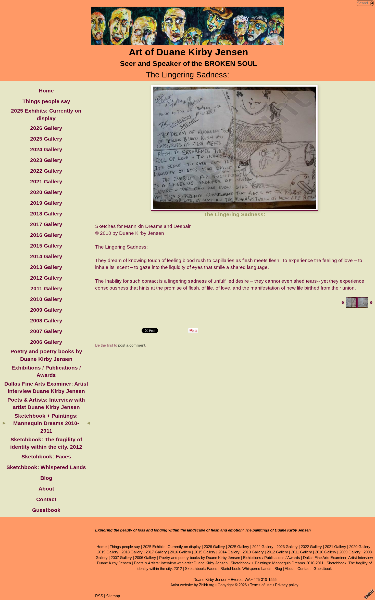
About (46, 489)
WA (247, 579)
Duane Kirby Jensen (210, 579)
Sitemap (113, 596)
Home (46, 90)
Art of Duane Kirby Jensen (188, 52)
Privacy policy (286, 585)
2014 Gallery (46, 256)
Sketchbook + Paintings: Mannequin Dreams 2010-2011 (46, 423)
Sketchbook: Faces (46, 456)
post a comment (131, 345)
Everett (237, 579)
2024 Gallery (46, 149)
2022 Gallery (46, 171)
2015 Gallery (46, 246)
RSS (99, 596)
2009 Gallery (46, 310)
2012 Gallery (46, 278)
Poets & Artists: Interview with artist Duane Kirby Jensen (181, 563)
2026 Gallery (46, 128)
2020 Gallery (46, 192)
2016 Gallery (46, 235)
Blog (46, 478)
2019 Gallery (46, 203)
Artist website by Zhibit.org (192, 585)
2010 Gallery (46, 299)
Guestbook (46, 510)
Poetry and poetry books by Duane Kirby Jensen (199, 557)
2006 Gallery (46, 342)
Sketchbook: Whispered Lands (46, 467)
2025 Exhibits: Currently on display (172, 546)
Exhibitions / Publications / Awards (271, 557)
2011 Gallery (46, 288)
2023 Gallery (46, 160)
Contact (46, 499)
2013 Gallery (46, 267)
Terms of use (261, 585)
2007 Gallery (46, 331)
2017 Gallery (46, 224)
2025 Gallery (46, 139)
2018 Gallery (46, 213)
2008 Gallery (46, 320)
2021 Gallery (46, 181)
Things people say (46, 101)
